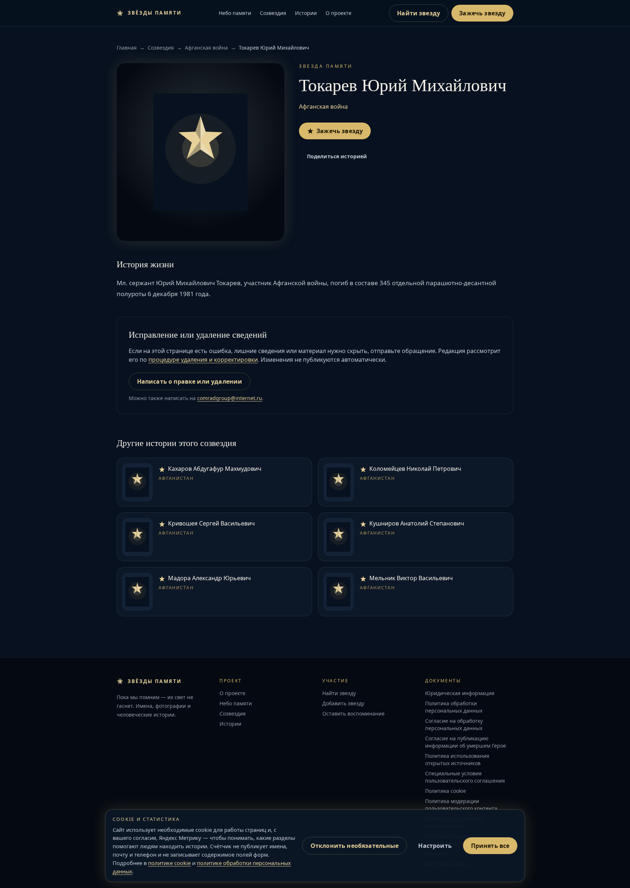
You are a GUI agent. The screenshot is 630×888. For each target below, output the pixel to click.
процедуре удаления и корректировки (203, 360)
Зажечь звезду (482, 13)
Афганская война (206, 47)
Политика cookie (445, 790)
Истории (306, 12)
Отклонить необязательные (355, 846)
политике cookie (169, 862)
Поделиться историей (337, 156)
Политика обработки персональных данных (453, 707)
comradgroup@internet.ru (229, 398)
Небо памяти (235, 12)
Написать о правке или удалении (189, 381)
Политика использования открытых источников (457, 759)
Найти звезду (418, 13)
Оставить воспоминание (353, 713)
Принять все (490, 846)
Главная (127, 47)
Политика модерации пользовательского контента (461, 805)
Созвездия (273, 12)
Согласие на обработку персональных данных (454, 724)
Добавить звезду (343, 703)
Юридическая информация (459, 693)
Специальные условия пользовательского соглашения (465, 777)
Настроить (434, 846)
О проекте (338, 12)
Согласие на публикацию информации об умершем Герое (465, 742)
